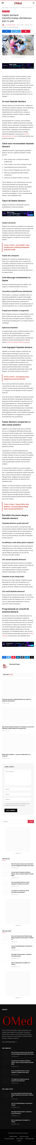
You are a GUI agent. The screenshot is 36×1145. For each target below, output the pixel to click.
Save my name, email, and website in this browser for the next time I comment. (17, 804)
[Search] (33, 3)
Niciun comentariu (14, 27)
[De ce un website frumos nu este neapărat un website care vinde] (6, 884)
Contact (19, 1141)
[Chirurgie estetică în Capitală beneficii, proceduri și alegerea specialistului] (18, 688)
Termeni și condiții (23, 1136)
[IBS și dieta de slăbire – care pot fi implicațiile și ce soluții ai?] (18, 743)
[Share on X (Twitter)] (16, 31)
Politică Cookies (13, 1136)
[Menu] (3, 3)
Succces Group (11, 24)
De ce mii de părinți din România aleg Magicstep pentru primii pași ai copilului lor (22, 937)
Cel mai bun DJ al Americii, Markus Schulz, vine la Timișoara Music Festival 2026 (22, 874)
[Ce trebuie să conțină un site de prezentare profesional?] (6, 892)
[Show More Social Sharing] (32, 31)
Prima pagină (5, 7)
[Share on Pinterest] (25, 31)
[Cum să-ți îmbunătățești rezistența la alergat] (6, 948)
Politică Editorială (29, 1138)
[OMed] (18, 3)
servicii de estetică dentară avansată (18, 342)
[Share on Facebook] (6, 31)
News (10, 7)
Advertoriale (6, 11)
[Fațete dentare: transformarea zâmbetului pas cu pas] (18, 45)
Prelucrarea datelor (9, 1138)
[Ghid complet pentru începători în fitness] (6, 964)
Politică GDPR (19, 1138)
